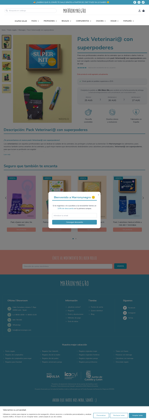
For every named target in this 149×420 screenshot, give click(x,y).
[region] (74, 413)
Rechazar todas (119, 415)
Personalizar (101, 415)
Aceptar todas (137, 415)
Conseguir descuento (74, 222)
